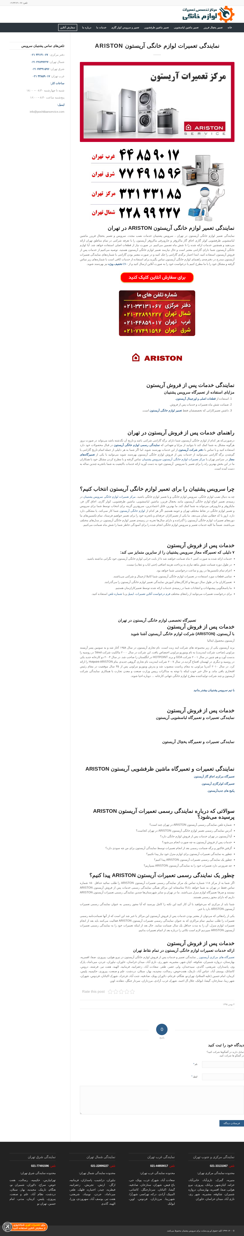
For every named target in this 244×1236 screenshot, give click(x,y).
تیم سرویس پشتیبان (220, 690)
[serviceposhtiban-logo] (208, 14)
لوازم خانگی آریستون (132, 510)
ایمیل (131, 593)
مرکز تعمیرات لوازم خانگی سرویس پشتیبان (109, 496)
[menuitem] (229, 27)
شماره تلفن (115, 593)
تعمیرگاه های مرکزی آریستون (216, 957)
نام (195, 1064)
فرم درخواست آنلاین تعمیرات (153, 593)
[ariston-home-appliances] (157, 102)
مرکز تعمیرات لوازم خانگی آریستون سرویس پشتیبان (173, 459)
